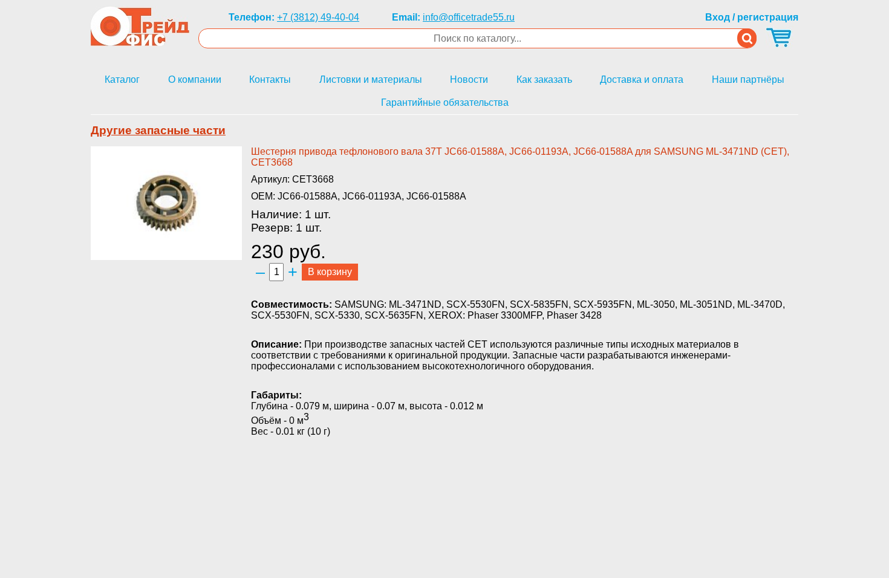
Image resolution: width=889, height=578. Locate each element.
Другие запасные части (158, 130)
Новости (469, 79)
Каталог (122, 79)
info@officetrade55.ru (469, 17)
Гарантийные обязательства (445, 102)
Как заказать (544, 79)
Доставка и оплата (641, 79)
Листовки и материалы (370, 79)
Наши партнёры (748, 79)
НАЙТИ (747, 38)
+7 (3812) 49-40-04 (318, 17)
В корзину (330, 272)
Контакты (270, 79)
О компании (194, 79)
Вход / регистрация (751, 17)
